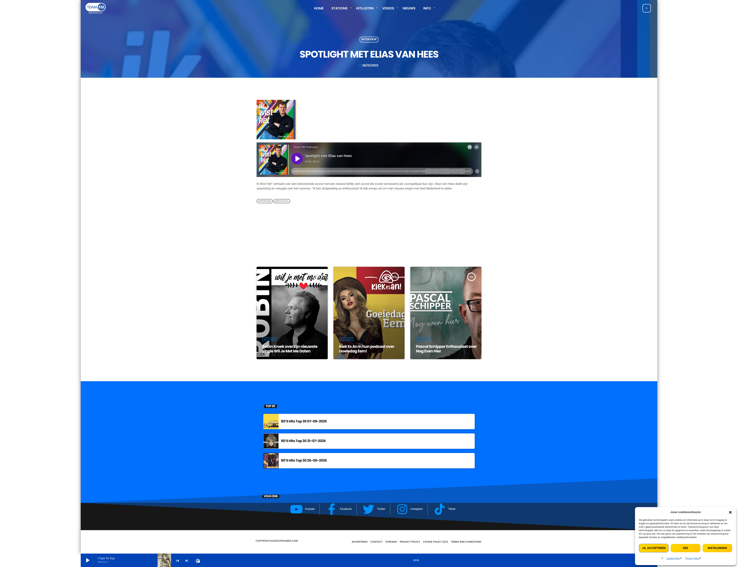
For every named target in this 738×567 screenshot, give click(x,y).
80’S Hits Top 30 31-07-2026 (303, 441)
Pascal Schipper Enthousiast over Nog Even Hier (446, 349)
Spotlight (281, 201)
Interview (369, 40)
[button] (730, 512)
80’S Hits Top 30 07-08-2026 (304, 421)
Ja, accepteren (654, 548)
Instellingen (717, 548)
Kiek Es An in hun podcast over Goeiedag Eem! (366, 349)
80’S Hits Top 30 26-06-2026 (304, 460)
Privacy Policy (692, 558)
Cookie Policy (673, 558)
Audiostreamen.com (284, 541)
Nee (685, 548)
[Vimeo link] (96, 8)
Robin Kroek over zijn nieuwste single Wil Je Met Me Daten (289, 349)
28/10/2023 (368, 66)
